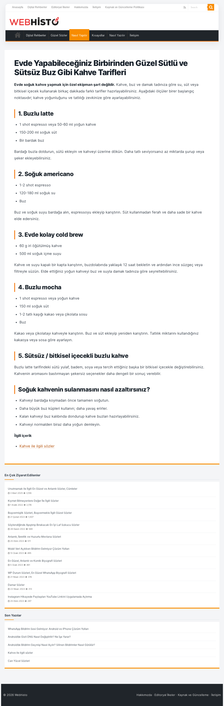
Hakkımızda (81, 7)
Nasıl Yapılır (79, 35)
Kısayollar (98, 35)
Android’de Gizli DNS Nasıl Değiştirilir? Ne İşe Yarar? (39, 636)
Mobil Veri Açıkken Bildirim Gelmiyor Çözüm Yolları (38, 548)
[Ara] (211, 7)
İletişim (97, 7)
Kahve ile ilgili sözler (36, 446)
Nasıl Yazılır (117, 35)
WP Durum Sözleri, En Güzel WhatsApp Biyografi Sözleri (42, 572)
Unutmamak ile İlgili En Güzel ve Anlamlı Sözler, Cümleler (42, 488)
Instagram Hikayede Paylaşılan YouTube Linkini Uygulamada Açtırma (50, 596)
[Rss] (184, 7)
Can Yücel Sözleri (19, 660)
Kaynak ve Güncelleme (193, 695)
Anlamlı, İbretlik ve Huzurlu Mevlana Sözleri (34, 536)
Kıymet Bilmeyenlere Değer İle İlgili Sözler (33, 500)
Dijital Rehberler (37, 7)
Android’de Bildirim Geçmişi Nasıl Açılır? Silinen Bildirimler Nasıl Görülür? (51, 644)
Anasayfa (17, 7)
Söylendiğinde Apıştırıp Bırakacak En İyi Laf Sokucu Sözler (43, 524)
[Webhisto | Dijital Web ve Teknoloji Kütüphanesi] (34, 21)
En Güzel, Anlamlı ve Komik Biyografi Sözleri (35, 560)
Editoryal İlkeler (60, 7)
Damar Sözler (16, 584)
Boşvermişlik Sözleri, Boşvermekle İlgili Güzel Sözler (40, 512)
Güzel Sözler (59, 35)
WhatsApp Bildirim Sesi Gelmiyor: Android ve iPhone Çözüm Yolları (48, 628)
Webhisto (21, 695)
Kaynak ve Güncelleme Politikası (124, 7)
